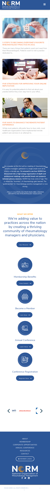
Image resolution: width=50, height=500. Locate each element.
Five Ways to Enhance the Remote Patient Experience (23, 123)
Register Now (24, 378)
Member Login (26, 459)
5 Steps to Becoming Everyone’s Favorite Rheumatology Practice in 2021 (23, 43)
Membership (25, 442)
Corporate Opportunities (25, 445)
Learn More (24, 347)
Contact (25, 454)
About (25, 439)
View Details (23, 283)
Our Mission (23, 245)
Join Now (23, 315)
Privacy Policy (34, 488)
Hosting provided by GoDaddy (11, 495)
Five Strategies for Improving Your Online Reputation (24, 84)
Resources (25, 451)
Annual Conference (25, 448)
